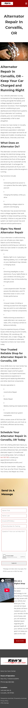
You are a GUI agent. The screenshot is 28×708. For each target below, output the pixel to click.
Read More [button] (20, 641)
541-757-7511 (5, 457)
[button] (14, 691)
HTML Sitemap (5, 703)
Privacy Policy (4, 700)
